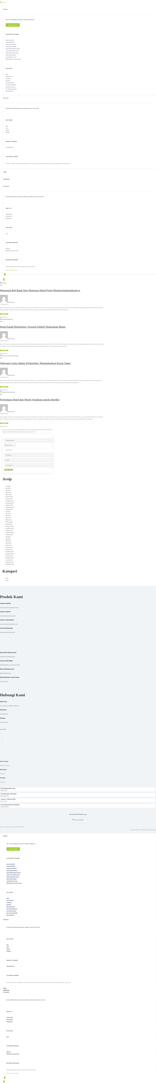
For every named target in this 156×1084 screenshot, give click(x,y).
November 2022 (10, 564)
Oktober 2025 (9, 505)
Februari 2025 (9, 521)
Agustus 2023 (9, 560)
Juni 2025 (8, 513)
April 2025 (8, 517)
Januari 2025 (9, 524)
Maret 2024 (9, 545)
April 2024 (8, 543)
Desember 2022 (10, 562)
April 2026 (8, 492)
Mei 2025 (8, 515)
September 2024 (10, 532)
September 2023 (10, 557)
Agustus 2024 (9, 534)
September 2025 (10, 507)
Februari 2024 (9, 547)
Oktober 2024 (9, 530)
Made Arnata (11, 302)
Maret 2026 (9, 494)
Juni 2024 (8, 538)
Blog (1, 285)
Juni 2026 (8, 488)
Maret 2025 (9, 519)
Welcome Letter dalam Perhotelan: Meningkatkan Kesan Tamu (35, 363)
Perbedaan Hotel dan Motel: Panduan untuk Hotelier (30, 399)
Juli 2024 (8, 536)
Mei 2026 (8, 490)
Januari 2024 (9, 549)
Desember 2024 (10, 526)
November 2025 (10, 503)
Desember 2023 (10, 551)
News (7, 580)
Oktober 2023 (9, 555)
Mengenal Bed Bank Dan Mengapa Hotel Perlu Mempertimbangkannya (40, 290)
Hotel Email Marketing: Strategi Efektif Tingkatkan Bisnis (32, 326)
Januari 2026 (9, 498)
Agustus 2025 (9, 509)
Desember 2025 (10, 500)
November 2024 (10, 528)
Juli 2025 (8, 511)
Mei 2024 (8, 541)
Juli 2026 (8, 486)
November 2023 (10, 553)
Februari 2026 (9, 496)
